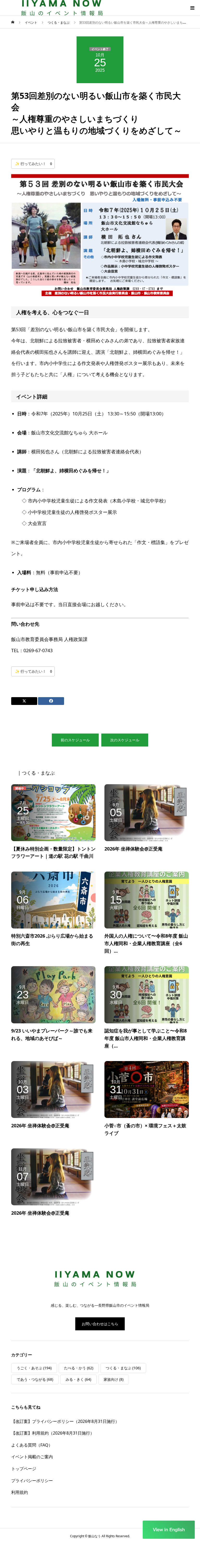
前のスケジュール (75, 739)
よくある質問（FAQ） (32, 1445)
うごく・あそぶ (34, 1367)
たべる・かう (78, 1367)
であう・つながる (35, 1379)
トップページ (23, 1468)
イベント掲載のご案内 (32, 1457)
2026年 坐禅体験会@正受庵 (133, 849)
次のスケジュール (124, 739)
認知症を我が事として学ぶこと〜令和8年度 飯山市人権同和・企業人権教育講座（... (145, 1038)
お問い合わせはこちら (100, 1323)
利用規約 (19, 1492)
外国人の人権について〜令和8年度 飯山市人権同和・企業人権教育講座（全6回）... (146, 943)
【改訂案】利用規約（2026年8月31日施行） (52, 1433)
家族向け (113, 1379)
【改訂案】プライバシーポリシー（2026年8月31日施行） (65, 1421)
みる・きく (78, 1379)
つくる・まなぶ (123, 1367)
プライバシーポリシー (32, 1480)
